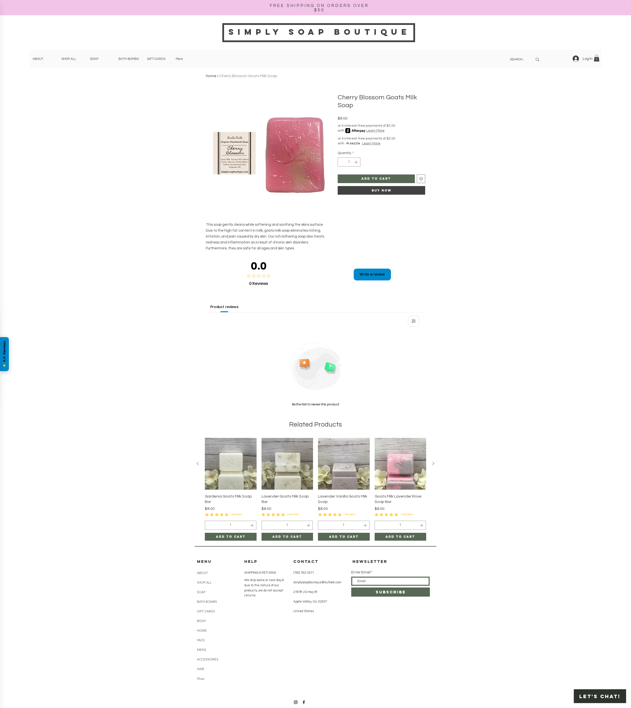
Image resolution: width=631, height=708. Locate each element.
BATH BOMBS (207, 602)
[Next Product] (433, 463)
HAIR (200, 669)
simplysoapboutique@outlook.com (317, 582)
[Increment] (356, 162)
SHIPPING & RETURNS (260, 572)
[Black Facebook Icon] (303, 702)
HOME (202, 630)
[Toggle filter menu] (413, 321)
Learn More (375, 130)
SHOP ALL (204, 582)
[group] (315, 489)
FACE (201, 640)
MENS (201, 650)
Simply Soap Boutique (319, 32)
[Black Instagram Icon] (295, 702)
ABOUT (202, 573)
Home (211, 76)
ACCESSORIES (207, 659)
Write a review (372, 274)
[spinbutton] (349, 162)
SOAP (201, 592)
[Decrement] (341, 162)
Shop (200, 678)
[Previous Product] (198, 463)
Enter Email (360, 572)
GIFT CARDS (206, 611)
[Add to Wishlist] (421, 178)
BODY (201, 621)
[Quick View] (231, 464)
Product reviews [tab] (224, 306)
